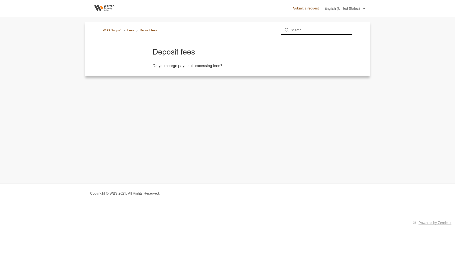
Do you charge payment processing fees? (187, 65)
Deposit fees (148, 30)
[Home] (104, 13)
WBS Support (112, 30)
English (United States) (342, 8)
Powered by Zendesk (435, 223)
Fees (130, 30)
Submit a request (306, 8)
